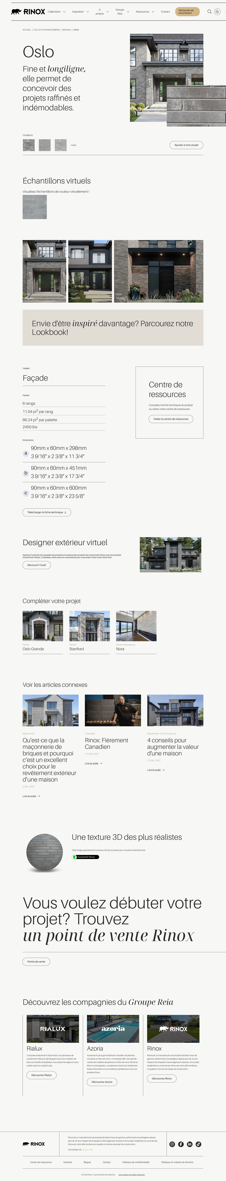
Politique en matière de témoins (177, 1162)
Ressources (142, 11)
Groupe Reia (120, 11)
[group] (43, 632)
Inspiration (78, 11)
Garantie (67, 1162)
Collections (54, 11)
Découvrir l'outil (36, 565)
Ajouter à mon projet (186, 145)
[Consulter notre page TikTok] (198, 1144)
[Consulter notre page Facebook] (181, 1144)
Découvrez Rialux (41, 1075)
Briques (67, 30)
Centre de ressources (41, 1162)
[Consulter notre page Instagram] (172, 1144)
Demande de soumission (186, 11)
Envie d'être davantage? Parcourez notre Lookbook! (112, 327)
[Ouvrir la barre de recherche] (210, 12)
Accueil (27, 30)
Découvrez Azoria (102, 1081)
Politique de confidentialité (135, 1162)
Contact (165, 11)
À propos (100, 11)
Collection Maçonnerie (47, 30)
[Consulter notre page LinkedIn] (190, 1144)
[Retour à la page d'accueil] (28, 11)
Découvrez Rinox (162, 1078)
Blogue (87, 1162)
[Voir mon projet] (217, 11)
